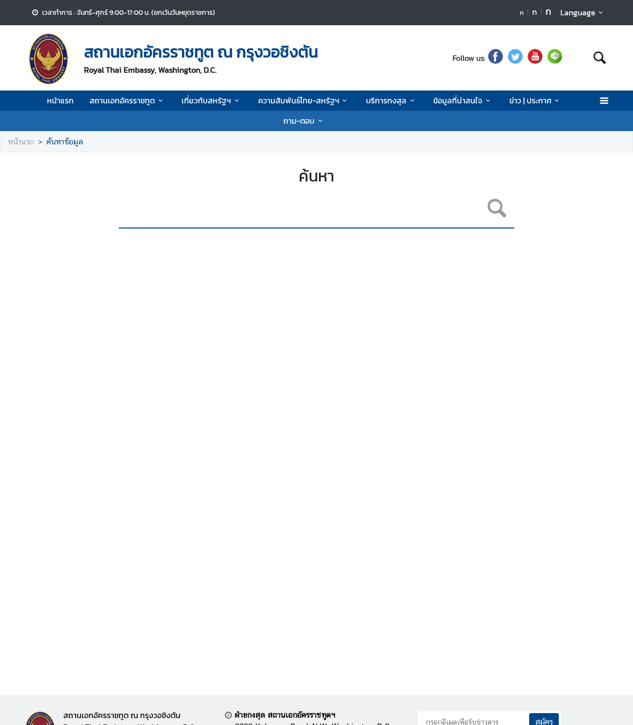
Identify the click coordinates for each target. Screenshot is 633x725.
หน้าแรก (60, 100)
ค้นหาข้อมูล (64, 141)
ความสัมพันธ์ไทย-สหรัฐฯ (298, 100)
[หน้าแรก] (48, 59)
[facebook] (495, 58)
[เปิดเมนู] (603, 101)
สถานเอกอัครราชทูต (122, 100)
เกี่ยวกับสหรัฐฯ (206, 100)
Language (577, 12)
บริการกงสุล (386, 100)
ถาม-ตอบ (299, 121)
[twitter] (515, 58)
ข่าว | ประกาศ (530, 100)
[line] (555, 58)
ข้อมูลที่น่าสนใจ (457, 100)
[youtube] (535, 58)
